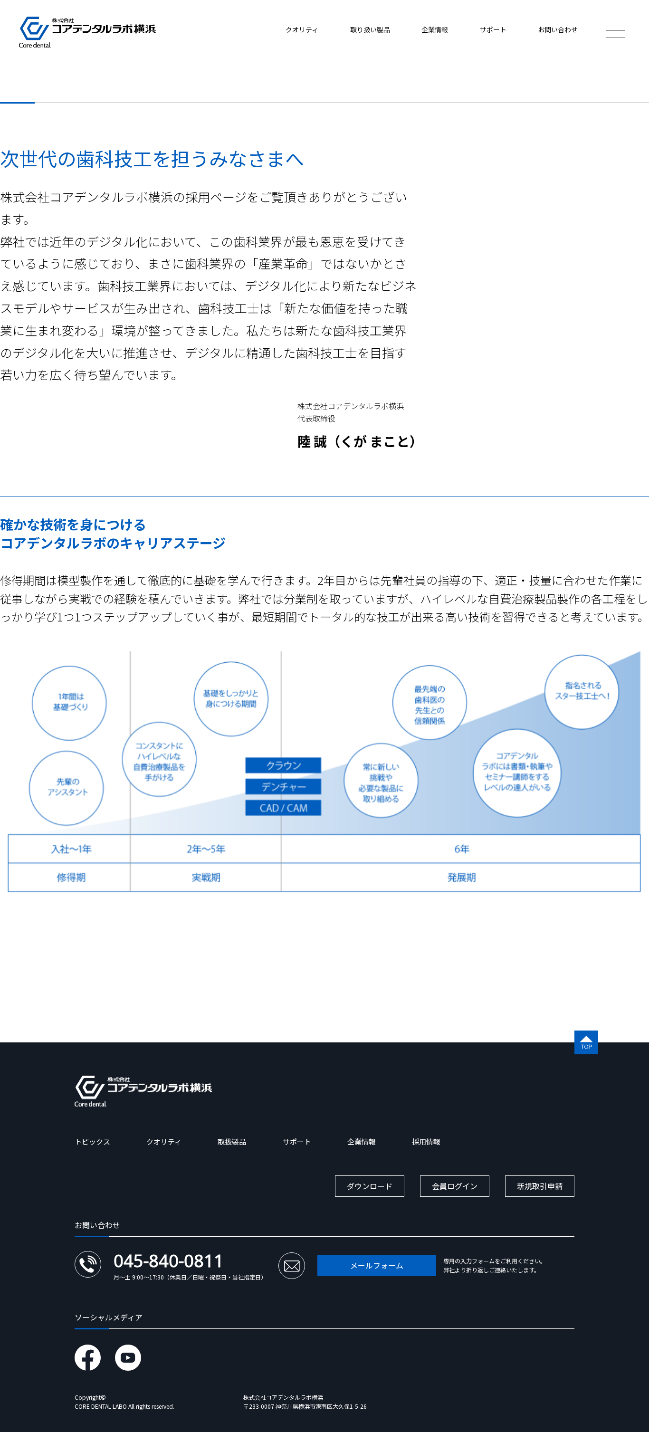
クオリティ (302, 29)
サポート (493, 29)
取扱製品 (232, 1141)
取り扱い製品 (370, 29)
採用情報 (426, 1141)
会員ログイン (454, 1186)
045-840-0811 (169, 1260)
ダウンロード (369, 1186)
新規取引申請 (540, 1186)
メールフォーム (376, 1265)
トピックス (92, 1141)
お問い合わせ (558, 29)
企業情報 (434, 29)
